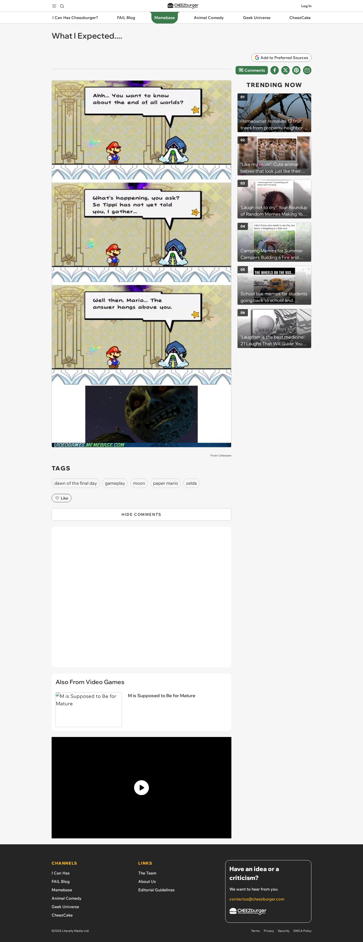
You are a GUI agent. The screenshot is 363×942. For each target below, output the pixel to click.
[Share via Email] (307, 70)
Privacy (269, 931)
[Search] (62, 5)
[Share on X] (285, 70)
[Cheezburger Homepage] (183, 6)
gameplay (115, 483)
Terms (255, 931)
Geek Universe (65, 906)
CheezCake (62, 915)
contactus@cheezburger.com (256, 898)
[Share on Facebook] (274, 70)
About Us (147, 881)
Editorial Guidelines (156, 889)
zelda (191, 483)
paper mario (165, 483)
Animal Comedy (66, 898)
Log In (306, 6)
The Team (147, 873)
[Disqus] (141, 600)
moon (139, 483)
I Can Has (61, 873)
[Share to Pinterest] (296, 70)
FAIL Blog (61, 881)
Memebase (62, 889)
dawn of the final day (75, 483)
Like (64, 498)
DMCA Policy (302, 931)
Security (283, 931)
